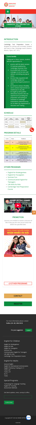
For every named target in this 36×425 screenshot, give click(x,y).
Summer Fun (13, 177)
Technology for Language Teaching (14, 384)
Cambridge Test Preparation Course (15, 356)
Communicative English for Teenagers (15, 352)
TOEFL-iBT (7, 370)
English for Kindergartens (17, 172)
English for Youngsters (16, 175)
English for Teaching (10, 386)
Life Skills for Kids (14, 184)
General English (8, 364)
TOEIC (6, 376)
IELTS (5, 374)
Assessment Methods (10, 388)
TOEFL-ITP (7, 372)
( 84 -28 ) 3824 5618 (17, 323)
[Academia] (10, 4)
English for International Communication (16, 366)
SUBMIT (29, 330)
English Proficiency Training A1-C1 (14, 368)
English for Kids (8, 346)
